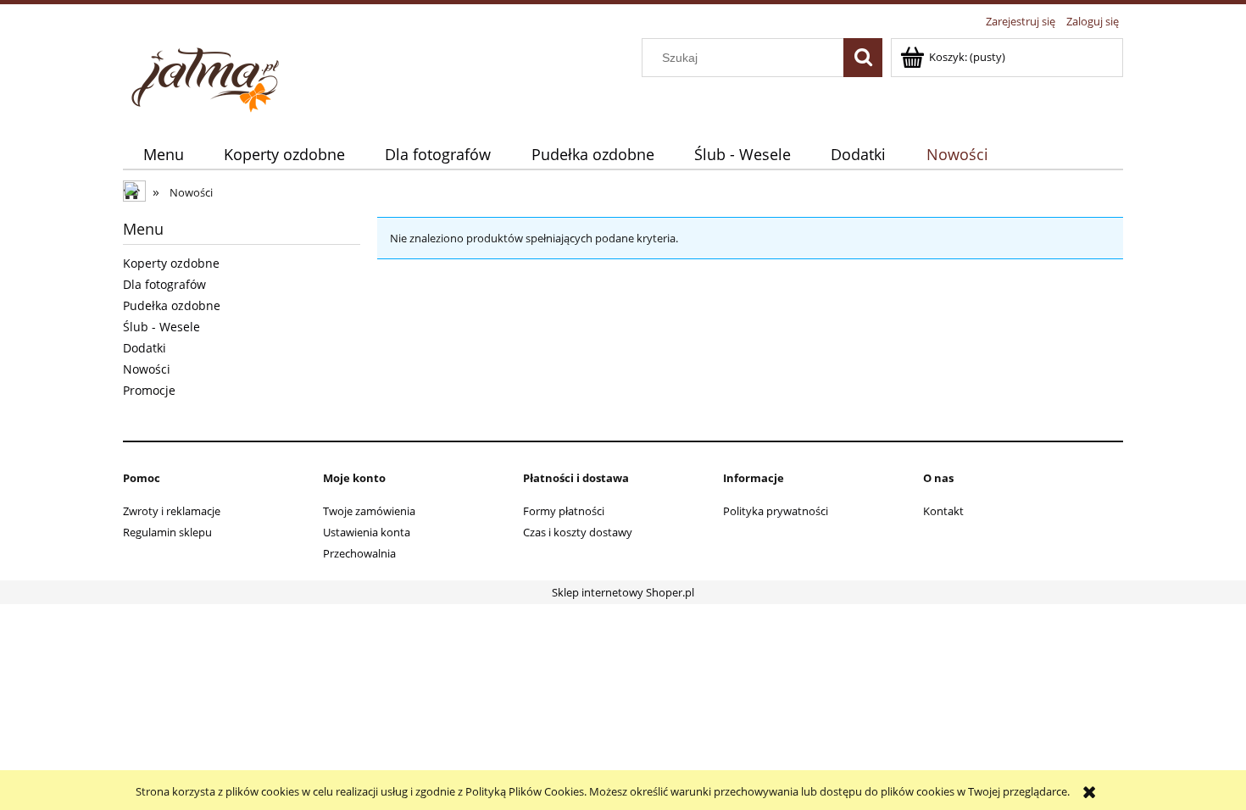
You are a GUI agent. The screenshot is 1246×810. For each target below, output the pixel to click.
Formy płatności (563, 511)
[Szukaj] (862, 57)
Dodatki (144, 348)
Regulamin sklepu (167, 532)
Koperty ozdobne (171, 263)
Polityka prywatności (775, 511)
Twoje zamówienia (369, 511)
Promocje (149, 390)
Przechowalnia (359, 553)
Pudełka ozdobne (171, 305)
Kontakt (943, 511)
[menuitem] (163, 154)
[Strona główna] (207, 75)
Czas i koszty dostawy (577, 532)
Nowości (146, 369)
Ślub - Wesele (161, 327)
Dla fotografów (164, 284)
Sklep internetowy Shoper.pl (623, 592)
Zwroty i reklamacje (171, 511)
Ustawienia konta (366, 532)
